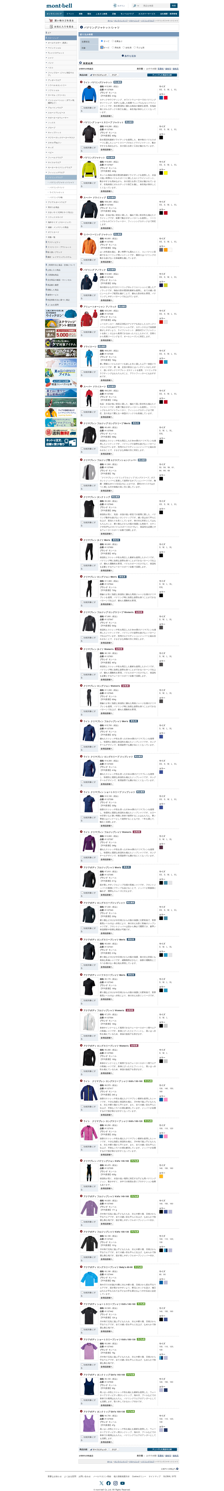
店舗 (114, 13)
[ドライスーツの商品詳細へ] (89, 366)
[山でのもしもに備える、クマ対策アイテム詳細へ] (61, 343)
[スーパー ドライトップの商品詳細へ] (89, 217)
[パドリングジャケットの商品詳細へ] (89, 177)
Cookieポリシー (139, 1476)
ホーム (110, 20)
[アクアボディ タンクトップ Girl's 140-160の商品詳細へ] (89, 1395)
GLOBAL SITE (169, 1476)
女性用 (128, 47)
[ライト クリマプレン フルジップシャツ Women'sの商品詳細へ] (89, 852)
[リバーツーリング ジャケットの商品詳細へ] (89, 254)
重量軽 (161, 68)
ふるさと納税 (101, 13)
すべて (107, 41)
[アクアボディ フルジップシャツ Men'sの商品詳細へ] (89, 887)
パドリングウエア (147, 20)
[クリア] (114, 74)
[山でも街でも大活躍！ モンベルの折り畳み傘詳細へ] (61, 382)
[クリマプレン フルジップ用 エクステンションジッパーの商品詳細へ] (89, 480)
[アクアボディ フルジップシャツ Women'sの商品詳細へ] (89, 1030)
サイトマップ (155, 1476)
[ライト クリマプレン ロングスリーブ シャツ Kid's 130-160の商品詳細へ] (89, 1101)
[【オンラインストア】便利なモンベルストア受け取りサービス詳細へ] (61, 442)
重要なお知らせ (55, 1476)
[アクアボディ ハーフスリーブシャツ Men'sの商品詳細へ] (89, 995)
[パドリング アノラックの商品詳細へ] (89, 289)
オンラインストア (54, 13)
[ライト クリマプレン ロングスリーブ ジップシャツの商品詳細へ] (89, 776)
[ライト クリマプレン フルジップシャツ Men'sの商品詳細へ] (89, 741)
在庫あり (119, 41)
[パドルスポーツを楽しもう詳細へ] (61, 402)
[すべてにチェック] (98, 74)
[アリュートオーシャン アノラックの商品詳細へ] (89, 326)
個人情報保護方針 (122, 1476)
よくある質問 (70, 1476)
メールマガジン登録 (102, 1476)
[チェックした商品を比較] (162, 75)
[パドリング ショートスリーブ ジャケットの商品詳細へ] (89, 142)
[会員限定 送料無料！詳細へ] (61, 432)
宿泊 (89, 13)
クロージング (134, 20)
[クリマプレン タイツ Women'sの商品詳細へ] (89, 669)
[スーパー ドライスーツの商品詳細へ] (89, 406)
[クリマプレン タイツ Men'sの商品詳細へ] (89, 560)
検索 (174, 5)
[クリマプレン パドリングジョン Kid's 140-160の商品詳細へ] (89, 1181)
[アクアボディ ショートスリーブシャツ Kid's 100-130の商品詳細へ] (89, 1359)
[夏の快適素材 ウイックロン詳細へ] (61, 313)
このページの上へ (170, 1469)
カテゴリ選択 (136, 5)
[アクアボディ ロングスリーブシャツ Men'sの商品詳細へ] (89, 959)
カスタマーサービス (147, 13)
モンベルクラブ (127, 13)
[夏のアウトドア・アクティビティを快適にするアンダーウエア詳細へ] (61, 363)
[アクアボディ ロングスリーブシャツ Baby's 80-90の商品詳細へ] (89, 1287)
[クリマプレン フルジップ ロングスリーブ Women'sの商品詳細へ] (89, 632)
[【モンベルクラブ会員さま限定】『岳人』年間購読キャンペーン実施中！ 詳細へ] (61, 333)
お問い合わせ (85, 1476)
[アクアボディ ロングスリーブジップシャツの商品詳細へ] (89, 922)
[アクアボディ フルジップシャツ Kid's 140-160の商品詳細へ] (89, 1216)
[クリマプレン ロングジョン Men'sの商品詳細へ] (89, 597)
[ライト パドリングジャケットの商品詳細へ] (89, 102)
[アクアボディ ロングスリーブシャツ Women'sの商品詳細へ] (89, 1065)
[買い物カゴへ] (61, 20)
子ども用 (140, 47)
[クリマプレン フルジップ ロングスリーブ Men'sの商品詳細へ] (89, 443)
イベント (70, 13)
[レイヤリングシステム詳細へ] (61, 412)
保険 (81, 13)
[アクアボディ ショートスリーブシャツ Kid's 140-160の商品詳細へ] (89, 1324)
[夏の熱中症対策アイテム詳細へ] (61, 372)
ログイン (121, 5)
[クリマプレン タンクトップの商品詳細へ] (89, 517)
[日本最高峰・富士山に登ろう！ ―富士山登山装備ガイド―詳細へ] (61, 392)
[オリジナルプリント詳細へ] (61, 422)
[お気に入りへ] (61, 26)
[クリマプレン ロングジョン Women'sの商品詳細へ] (89, 706)
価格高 (176, 68)
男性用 (118, 47)
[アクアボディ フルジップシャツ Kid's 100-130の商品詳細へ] (89, 1252)
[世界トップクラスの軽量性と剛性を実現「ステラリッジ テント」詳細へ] (61, 323)
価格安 (168, 68)
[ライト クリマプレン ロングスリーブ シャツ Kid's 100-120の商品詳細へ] (89, 1141)
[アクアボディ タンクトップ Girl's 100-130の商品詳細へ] (89, 1431)
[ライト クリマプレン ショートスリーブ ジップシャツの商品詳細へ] (89, 812)
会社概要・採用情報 (168, 13)
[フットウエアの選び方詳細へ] (61, 353)
